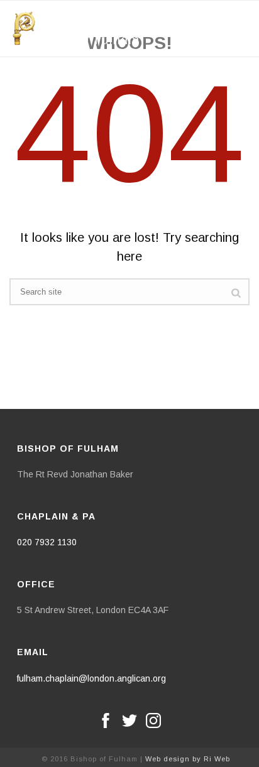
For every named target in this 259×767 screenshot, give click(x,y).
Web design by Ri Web (187, 759)
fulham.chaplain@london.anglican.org (91, 678)
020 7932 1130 (47, 542)
